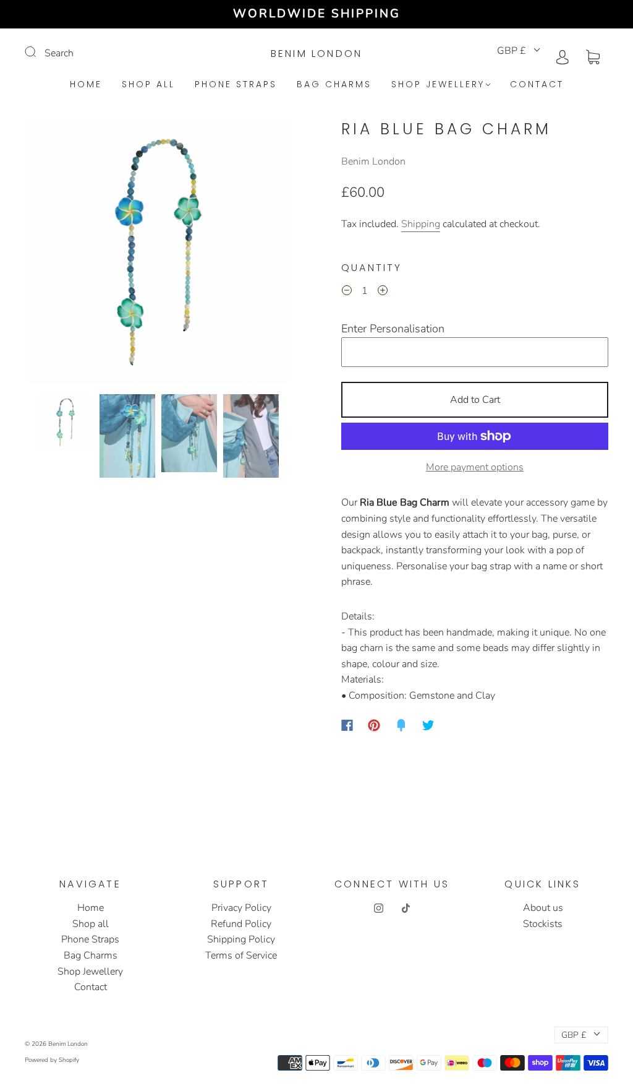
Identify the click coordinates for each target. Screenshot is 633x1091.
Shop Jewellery (438, 84)
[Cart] (592, 55)
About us (543, 908)
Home (86, 84)
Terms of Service (241, 955)
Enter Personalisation (392, 328)
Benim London (316, 54)
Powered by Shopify (52, 1060)
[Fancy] (401, 725)
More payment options (475, 467)
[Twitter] (428, 725)
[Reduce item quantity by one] (346, 292)
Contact (537, 84)
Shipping (420, 224)
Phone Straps (236, 84)
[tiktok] (405, 907)
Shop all (148, 84)
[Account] (562, 55)
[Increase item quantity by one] (382, 292)
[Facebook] (347, 725)
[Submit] (38, 52)
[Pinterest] (374, 725)
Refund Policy (241, 924)
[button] (52, 254)
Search (59, 53)
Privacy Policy (241, 908)
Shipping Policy (241, 939)
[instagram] (378, 907)
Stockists (543, 924)
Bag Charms (334, 84)
